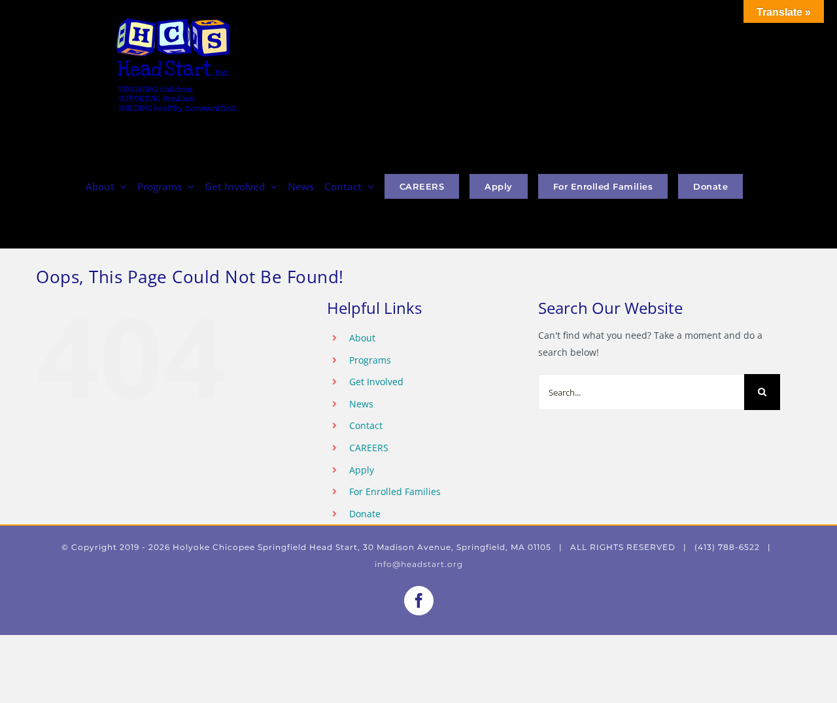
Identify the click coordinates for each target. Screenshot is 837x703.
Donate (365, 513)
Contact (366, 425)
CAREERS (368, 447)
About (362, 338)
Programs (370, 360)
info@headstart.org (419, 564)
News (361, 404)
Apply (361, 470)
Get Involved (376, 381)
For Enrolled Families (395, 491)
